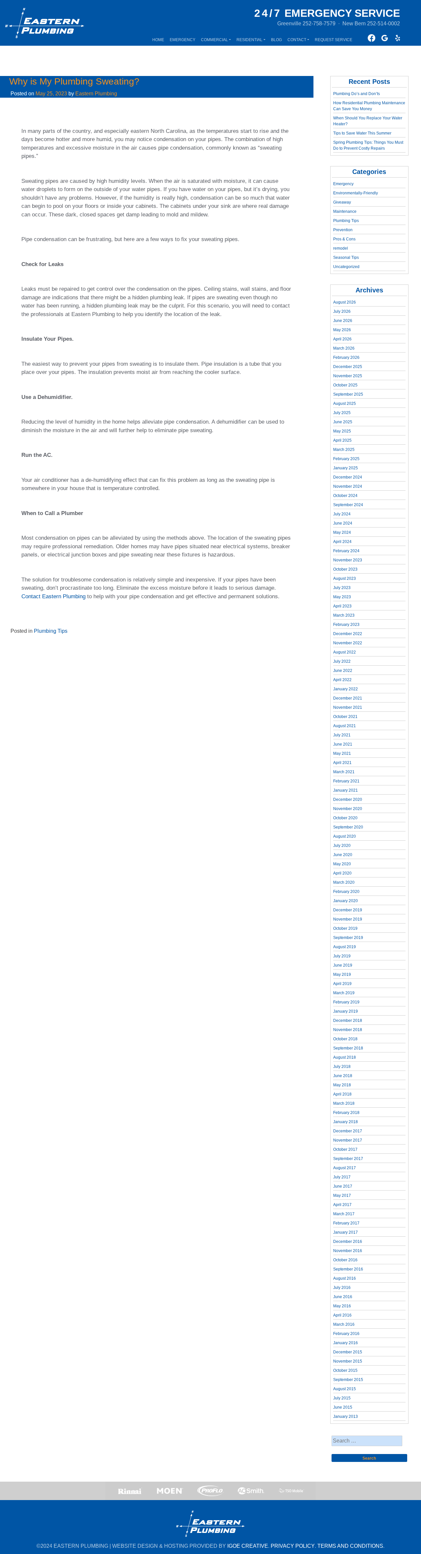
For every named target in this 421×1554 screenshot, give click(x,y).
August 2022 (344, 652)
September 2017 (348, 1158)
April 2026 (342, 339)
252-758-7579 (319, 23)
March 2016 (344, 1324)
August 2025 (344, 403)
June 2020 (342, 854)
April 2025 (342, 440)
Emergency (343, 184)
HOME (158, 39)
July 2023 (342, 587)
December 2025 (347, 366)
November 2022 (347, 643)
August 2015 (344, 1389)
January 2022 (345, 689)
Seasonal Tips (346, 257)
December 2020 (347, 799)
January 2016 (345, 1343)
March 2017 (344, 1214)
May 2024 (342, 532)
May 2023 (342, 597)
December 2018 (347, 1020)
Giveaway (342, 202)
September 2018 (348, 1048)
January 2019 (345, 1011)
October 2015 (345, 1370)
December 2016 (347, 1241)
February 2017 (346, 1223)
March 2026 (344, 348)
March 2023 (344, 615)
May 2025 (342, 431)
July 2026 (342, 311)
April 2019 (342, 983)
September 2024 (348, 505)
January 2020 (345, 901)
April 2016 (342, 1315)
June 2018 (342, 1075)
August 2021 (344, 726)
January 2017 (345, 1232)
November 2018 (347, 1029)
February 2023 (346, 624)
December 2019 (347, 910)
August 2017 (344, 1168)
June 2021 (342, 744)
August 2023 (344, 578)
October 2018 (345, 1039)
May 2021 (342, 753)
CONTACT (296, 39)
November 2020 (347, 808)
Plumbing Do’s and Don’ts (356, 93)
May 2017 (342, 1195)
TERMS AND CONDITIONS (350, 1546)
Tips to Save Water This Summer (362, 133)
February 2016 (346, 1333)
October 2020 (345, 818)
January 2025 (345, 468)
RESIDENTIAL (249, 39)
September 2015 (348, 1379)
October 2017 (345, 1149)
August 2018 (344, 1057)
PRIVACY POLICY (293, 1546)
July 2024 (342, 514)
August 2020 (344, 836)
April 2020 (342, 873)
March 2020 (344, 882)
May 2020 (342, 864)
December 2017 (347, 1131)
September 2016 (348, 1269)
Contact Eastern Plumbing (53, 596)
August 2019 (344, 947)
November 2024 (347, 486)
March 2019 (344, 993)
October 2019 (345, 928)
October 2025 (345, 385)
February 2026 (346, 357)
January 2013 (345, 1416)
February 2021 (346, 781)
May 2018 (342, 1085)
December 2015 (347, 1352)
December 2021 (347, 698)
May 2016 (342, 1306)
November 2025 (347, 376)
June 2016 (342, 1297)
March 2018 (344, 1103)
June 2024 (342, 523)
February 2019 (346, 1002)
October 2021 (345, 716)
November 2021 (347, 707)
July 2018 (342, 1066)
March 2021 (344, 772)
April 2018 (342, 1094)
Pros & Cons (344, 239)
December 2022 (347, 633)
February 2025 (346, 458)
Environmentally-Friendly (355, 193)
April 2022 (342, 680)
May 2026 (342, 330)
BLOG (276, 39)
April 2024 (342, 541)
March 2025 (344, 449)
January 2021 (345, 790)
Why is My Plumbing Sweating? (74, 81)
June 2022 (342, 670)
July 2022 (342, 661)
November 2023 (347, 560)
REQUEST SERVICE (333, 39)
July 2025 (342, 412)
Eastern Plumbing (96, 93)
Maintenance (345, 211)
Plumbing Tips (50, 631)
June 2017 (342, 1186)
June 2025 (342, 422)
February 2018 (346, 1112)
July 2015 (342, 1398)
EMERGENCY (182, 39)
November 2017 (347, 1140)
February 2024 (346, 551)
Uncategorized (346, 266)
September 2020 (348, 827)
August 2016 (344, 1278)
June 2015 (342, 1407)
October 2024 (345, 495)
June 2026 (342, 320)
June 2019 (342, 965)
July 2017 (342, 1177)
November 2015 (347, 1361)
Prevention (343, 230)
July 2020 (342, 845)
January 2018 (345, 1122)
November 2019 (347, 919)
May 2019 (342, 974)
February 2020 (346, 891)
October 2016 (345, 1260)
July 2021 (342, 735)
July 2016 (342, 1287)
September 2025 (348, 394)
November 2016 (347, 1250)
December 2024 (347, 477)
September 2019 (348, 937)
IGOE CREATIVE (247, 1546)
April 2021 (342, 762)
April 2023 (342, 606)
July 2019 (342, 956)
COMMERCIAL (214, 39)
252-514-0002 (383, 23)
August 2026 (344, 302)
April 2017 (342, 1204)
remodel (340, 248)
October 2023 (345, 569)
